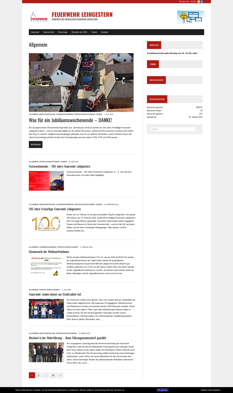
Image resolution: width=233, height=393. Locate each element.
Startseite (35, 32)
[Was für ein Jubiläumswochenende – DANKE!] (81, 110)
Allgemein (33, 114)
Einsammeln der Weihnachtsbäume (49, 251)
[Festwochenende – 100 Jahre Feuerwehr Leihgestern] (46, 189)
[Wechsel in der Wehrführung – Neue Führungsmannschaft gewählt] (46, 360)
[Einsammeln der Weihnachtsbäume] (46, 274)
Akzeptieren (162, 390)
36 (53, 375)
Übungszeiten (184, 1)
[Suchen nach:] (173, 129)
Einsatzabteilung (47, 114)
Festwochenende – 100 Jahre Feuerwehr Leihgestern (59, 166)
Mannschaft (48, 32)
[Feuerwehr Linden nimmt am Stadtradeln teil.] (46, 317)
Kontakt (193, 1)
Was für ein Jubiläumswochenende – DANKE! (70, 120)
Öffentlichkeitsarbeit (84, 114)
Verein (94, 32)
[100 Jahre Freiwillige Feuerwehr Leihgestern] (46, 231)
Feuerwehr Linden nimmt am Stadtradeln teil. (55, 294)
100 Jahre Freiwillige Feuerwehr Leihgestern (55, 208)
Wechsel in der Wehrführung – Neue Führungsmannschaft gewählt (67, 337)
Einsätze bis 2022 (79, 32)
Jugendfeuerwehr (64, 114)
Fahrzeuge (62, 32)
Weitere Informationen (210, 390)
